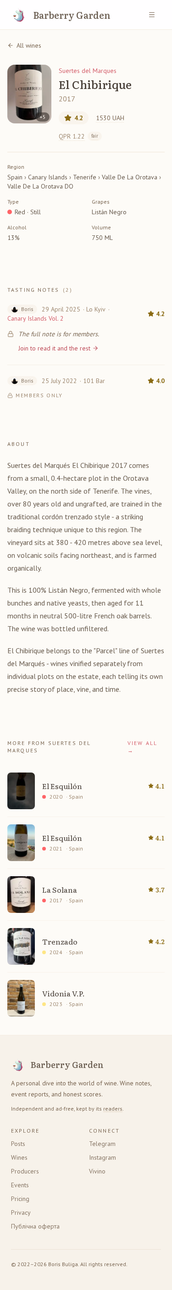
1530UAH (110, 118)
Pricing (20, 1199)
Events (20, 1185)
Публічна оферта (35, 1226)
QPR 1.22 (78, 136)
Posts (18, 1144)
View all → (142, 747)
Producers (25, 1171)
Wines (19, 1157)
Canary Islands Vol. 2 (35, 318)
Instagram (102, 1157)
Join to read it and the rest (54, 348)
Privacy (21, 1212)
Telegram (102, 1144)
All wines (29, 45)
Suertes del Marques (88, 71)
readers (112, 1108)
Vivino (97, 1171)
